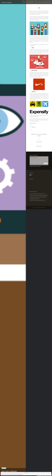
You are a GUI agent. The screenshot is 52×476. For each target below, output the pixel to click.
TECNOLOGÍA (31, 1)
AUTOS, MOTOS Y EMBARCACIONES (28, 2)
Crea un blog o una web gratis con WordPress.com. (39, 207)
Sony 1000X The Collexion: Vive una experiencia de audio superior (39, 195)
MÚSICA (43, 1)
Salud (49, 2)
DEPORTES (36, 2)
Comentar (45, 163)
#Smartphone (44, 134)
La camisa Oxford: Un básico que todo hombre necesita (37, 200)
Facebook (31, 179)
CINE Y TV (39, 1)
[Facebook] (30, 175)
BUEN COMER (41, 2)
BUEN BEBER (46, 2)
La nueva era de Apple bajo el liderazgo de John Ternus (37, 193)
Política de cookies (21, 474)
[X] (31, 175)
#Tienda (39, 135)
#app (37, 134)
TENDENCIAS (24, 1)
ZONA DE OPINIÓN (7, 2)
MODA (27, 1)
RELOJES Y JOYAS (47, 1)
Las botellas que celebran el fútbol (34, 198)
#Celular (40, 134)
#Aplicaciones (33, 134)
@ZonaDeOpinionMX (33, 123)
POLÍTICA (35, 1)
